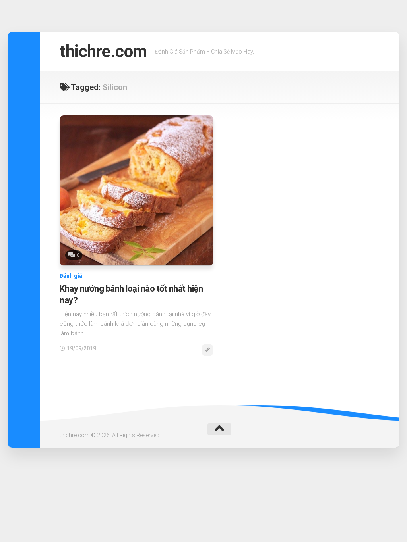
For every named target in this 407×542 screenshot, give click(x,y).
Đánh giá (71, 276)
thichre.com (103, 51)
